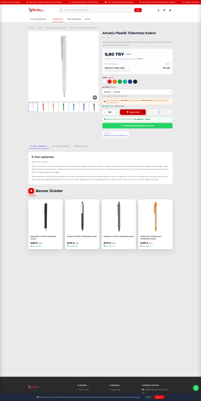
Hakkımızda (116, 390)
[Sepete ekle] (60, 208)
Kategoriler (39, 19)
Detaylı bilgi (135, 397)
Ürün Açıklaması (40, 146)
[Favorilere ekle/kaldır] (160, 112)
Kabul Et (159, 397)
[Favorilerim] (164, 10)
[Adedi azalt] (105, 112)
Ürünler (40, 28)
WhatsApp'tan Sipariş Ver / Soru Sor (138, 126)
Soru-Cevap (82, 146)
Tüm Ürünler (74, 19)
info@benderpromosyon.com (156, 390)
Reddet (148, 397)
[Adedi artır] (116, 112)
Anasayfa (58, 19)
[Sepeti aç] (170, 10)
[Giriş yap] (158, 10)
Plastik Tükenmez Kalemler (56, 28)
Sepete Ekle (134, 112)
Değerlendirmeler (62, 146)
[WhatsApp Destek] (196, 388)
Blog (87, 19)
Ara (138, 10)
